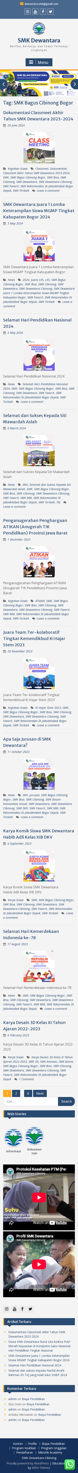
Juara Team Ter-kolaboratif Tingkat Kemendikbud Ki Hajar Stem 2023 (34, 638)
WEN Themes (41, 1468)
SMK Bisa (53, 177)
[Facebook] (43, 12)
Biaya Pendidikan (33, 1399)
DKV (25, 485)
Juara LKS (37, 280)
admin (12, 1399)
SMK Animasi (48, 1062)
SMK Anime (66, 1062)
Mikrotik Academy (50, 1452)
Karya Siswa (16, 900)
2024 (26, 280)
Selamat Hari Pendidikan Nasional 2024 (34, 1365)
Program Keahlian (24, 1448)
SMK (6, 177)
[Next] (41, 1136)
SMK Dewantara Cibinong (55, 182)
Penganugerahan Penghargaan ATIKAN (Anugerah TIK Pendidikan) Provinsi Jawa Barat (35, 527)
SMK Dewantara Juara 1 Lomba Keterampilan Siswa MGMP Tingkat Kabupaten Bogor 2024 (38, 210)
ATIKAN (40, 601)
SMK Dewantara (39, 40)
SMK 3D (33, 1062)
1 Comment (26, 1079)
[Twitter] (51, 12)
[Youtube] (35, 12)
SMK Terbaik (21, 191)
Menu (43, 62)
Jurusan (35, 795)
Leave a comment (48, 191)
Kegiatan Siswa (17, 169)
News (11, 280)
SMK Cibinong (47, 284)
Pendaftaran (24, 1452)
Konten (18, 1443)
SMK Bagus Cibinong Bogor (27, 177)
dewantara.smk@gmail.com (41, 3)
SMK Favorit (11, 186)
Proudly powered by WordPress (27, 1463)
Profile (32, 1443)
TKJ (58, 502)
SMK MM (26, 498)
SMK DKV (22, 808)
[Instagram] (28, 12)
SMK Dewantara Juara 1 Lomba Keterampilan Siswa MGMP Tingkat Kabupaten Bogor (39, 293)
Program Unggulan (54, 1448)
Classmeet (41, 169)
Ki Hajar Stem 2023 (48, 708)
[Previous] (6, 1136)
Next (40, 1093)
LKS (47, 280)
